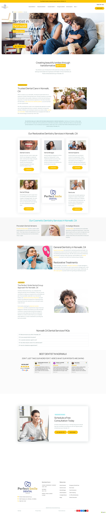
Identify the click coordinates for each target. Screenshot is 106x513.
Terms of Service (61, 510)
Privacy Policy (38, 510)
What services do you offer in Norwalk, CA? (30, 334)
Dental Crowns (63, 487)
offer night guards (58, 270)
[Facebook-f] (81, 511)
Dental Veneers (63, 485)
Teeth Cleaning (72, 492)
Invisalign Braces (63, 495)
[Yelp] (77, 511)
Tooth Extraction (72, 490)
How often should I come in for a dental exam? (31, 342)
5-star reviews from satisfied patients (33, 101)
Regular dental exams (58, 250)
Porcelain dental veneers (22, 228)
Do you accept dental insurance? (28, 337)
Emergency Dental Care (74, 485)
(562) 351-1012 (22, 501)
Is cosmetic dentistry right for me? (28, 340)
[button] (99, 8)
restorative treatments (72, 265)
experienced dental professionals (31, 297)
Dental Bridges (63, 490)
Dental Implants (63, 492)
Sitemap (19, 510)
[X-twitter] (85, 511)
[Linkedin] (83, 511)
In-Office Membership (73, 495)
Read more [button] (37, 372)
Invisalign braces (69, 228)
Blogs (61, 497)
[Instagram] (79, 511)
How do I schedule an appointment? (28, 345)
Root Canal (71, 487)
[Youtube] (87, 511)
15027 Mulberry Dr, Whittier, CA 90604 (27, 499)
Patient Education (73, 497)
